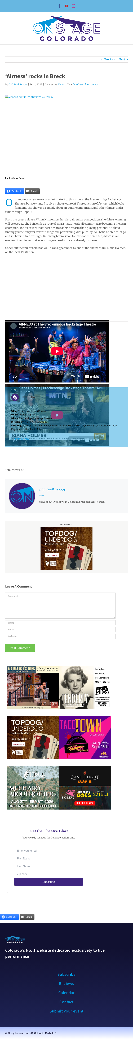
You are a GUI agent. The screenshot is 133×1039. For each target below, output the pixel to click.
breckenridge (81, 84)
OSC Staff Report (17, 84)
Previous (110, 59)
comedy (94, 84)
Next (122, 59)
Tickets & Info (20, 439)
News (61, 84)
